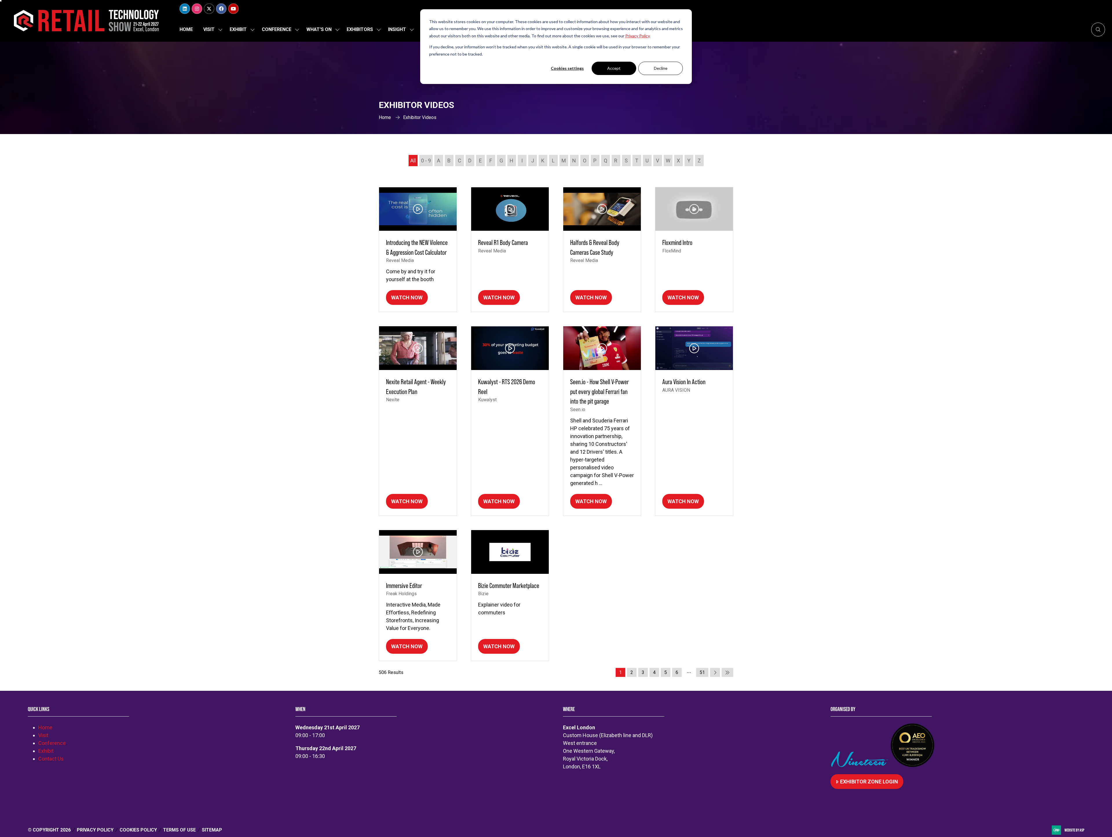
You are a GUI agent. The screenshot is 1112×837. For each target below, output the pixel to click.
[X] (209, 8)
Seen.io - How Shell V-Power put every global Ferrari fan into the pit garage (599, 391)
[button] (1098, 29)
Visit (209, 29)
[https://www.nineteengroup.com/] (861, 765)
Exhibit (238, 29)
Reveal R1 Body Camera (503, 242)
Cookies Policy (138, 830)
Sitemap (212, 830)
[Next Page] (715, 672)
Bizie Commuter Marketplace (508, 585)
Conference (276, 29)
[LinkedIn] (185, 8)
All (413, 160)
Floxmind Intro (677, 242)
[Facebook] (221, 8)
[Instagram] (197, 8)
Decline (660, 68)
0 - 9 (426, 160)
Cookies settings (567, 68)
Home (186, 29)
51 (702, 672)
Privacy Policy (95, 830)
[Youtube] (233, 8)
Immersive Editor (404, 585)
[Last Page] (727, 672)
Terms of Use (179, 830)
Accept (614, 68)
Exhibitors (360, 29)
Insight (397, 29)
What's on (319, 29)
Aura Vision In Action (683, 382)
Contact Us (51, 759)
